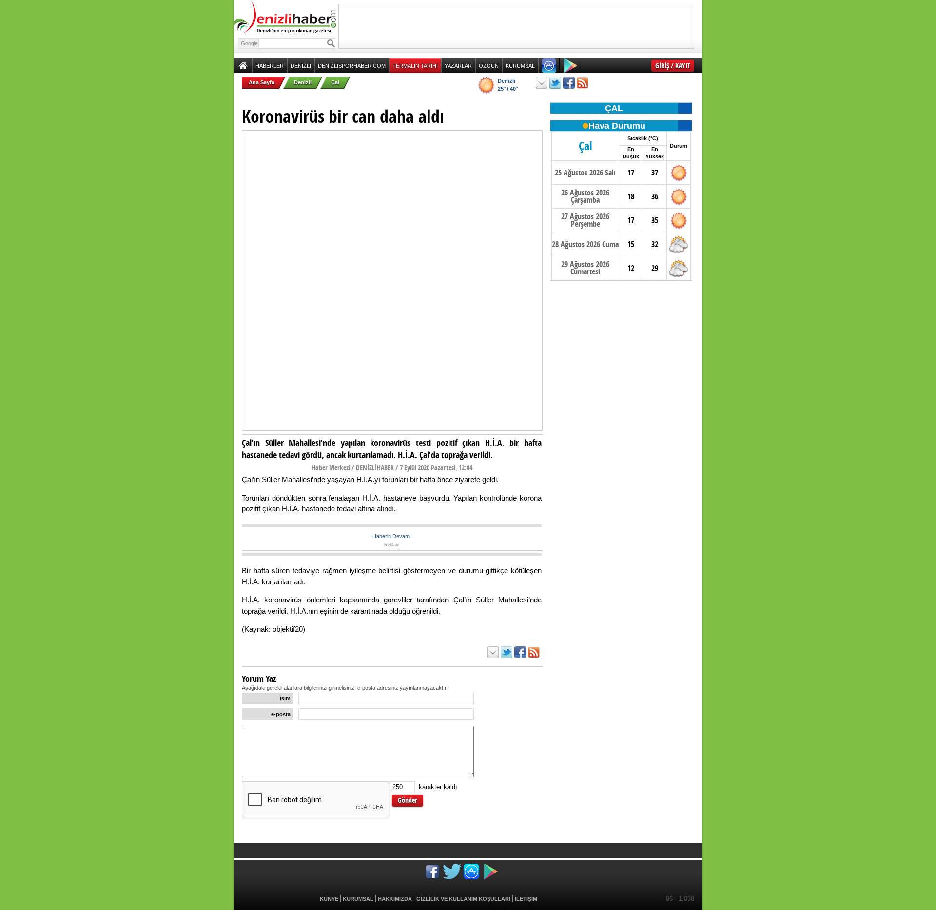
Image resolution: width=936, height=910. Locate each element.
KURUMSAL (520, 66)
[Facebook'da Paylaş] (569, 83)
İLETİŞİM (526, 899)
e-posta (281, 714)
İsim (285, 698)
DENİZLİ (301, 66)
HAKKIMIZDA (395, 899)
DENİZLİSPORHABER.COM (352, 66)
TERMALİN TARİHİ (415, 66)
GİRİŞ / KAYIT (672, 65)
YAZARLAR (458, 66)
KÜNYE (329, 899)
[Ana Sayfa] (243, 65)
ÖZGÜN (489, 66)
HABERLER (269, 66)
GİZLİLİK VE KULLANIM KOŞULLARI (463, 899)
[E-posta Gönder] (541, 83)
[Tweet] (555, 83)
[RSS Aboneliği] (582, 83)
